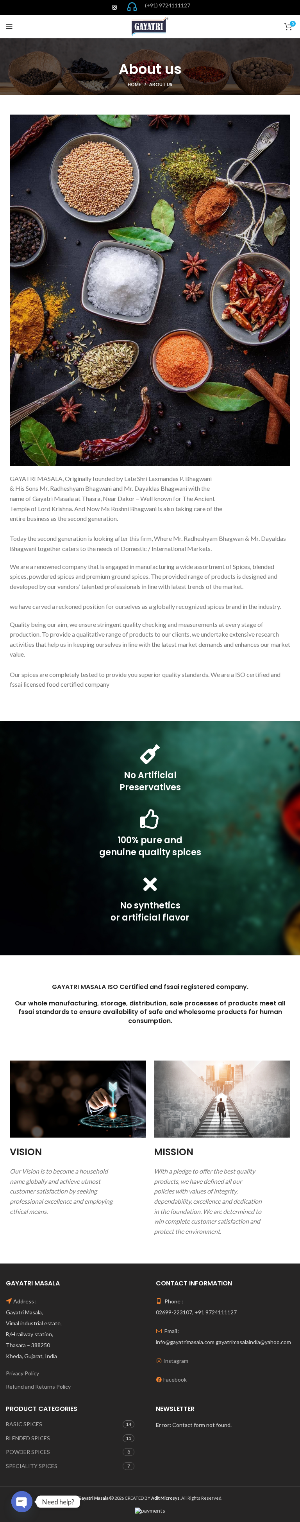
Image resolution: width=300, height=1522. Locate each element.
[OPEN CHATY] (21, 1501)
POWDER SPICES (28, 1451)
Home (134, 84)
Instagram (175, 1360)
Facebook (175, 1379)
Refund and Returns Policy (38, 1386)
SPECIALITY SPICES (31, 1466)
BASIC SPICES (24, 1424)
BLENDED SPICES (28, 1438)
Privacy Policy (22, 1373)
